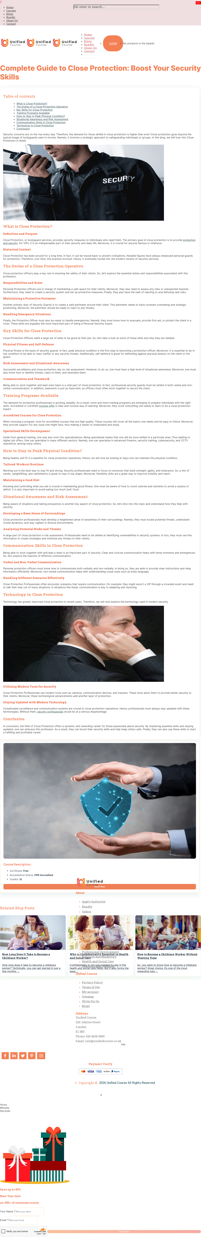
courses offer (47, 405)
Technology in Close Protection (35, 125)
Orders (86, 911)
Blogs (9, 14)
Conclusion (23, 128)
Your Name (7, 1211)
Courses (11, 10)
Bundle (10, 17)
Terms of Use (91, 987)
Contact (11, 23)
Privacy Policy (92, 982)
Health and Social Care (98, 961)
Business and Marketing (99, 957)
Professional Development (100, 952)
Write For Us (90, 1001)
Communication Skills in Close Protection (41, 122)
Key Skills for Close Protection (34, 109)
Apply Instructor (94, 901)
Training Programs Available (33, 112)
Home (10, 7)
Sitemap (88, 996)
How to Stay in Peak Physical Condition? (40, 116)
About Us (12, 20)
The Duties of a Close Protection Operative (42, 106)
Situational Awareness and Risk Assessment (42, 119)
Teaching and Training (98, 966)
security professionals (50, 711)
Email (4, 1220)
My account (90, 992)
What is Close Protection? (31, 103)
